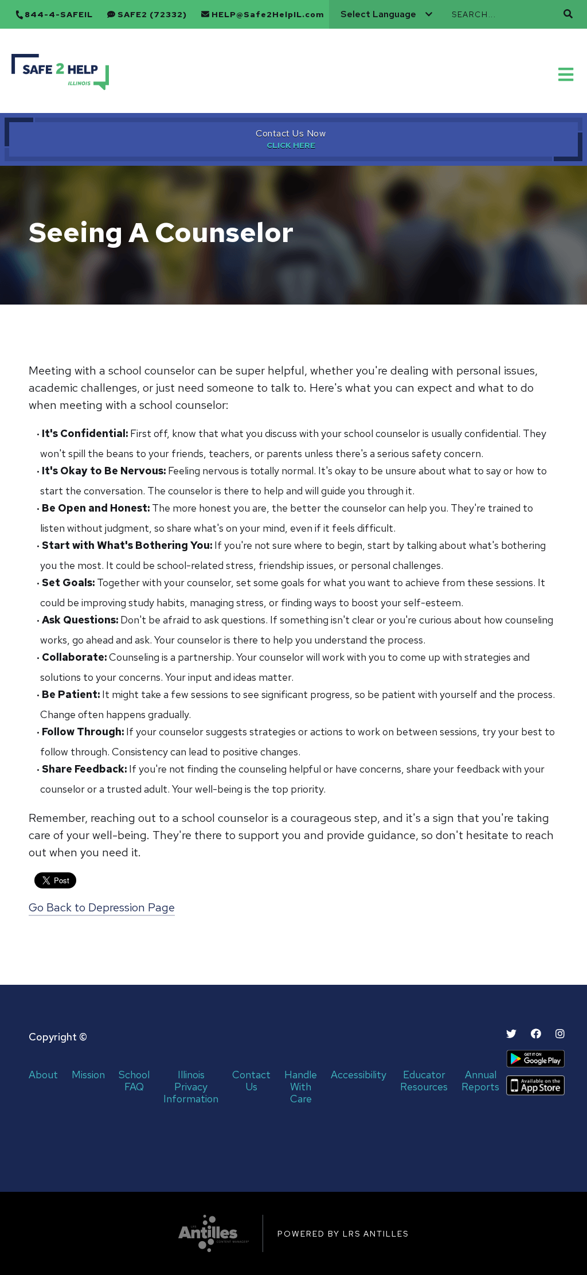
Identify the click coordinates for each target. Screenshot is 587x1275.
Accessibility (358, 1075)
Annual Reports (480, 1081)
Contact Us (251, 1081)
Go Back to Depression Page (102, 907)
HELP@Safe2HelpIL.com (268, 15)
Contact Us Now (291, 133)
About (43, 1075)
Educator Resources (424, 1081)
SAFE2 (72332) (152, 15)
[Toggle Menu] (567, 73)
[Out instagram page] (560, 1033)
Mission (88, 1075)
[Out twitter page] (511, 1033)
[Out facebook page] (536, 1033)
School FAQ (134, 1081)
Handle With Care (300, 1087)
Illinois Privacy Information (190, 1087)
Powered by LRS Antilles (343, 1234)
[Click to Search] (568, 14)
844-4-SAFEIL (59, 15)
